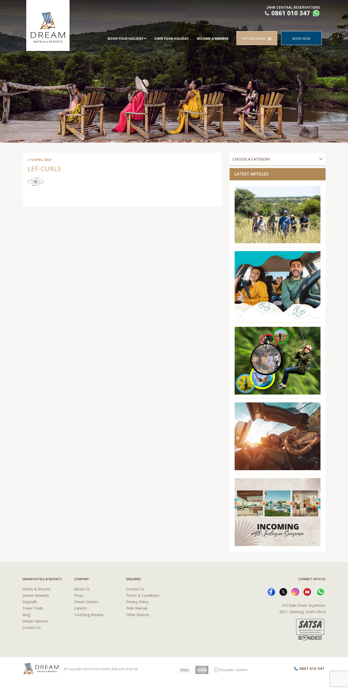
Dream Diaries (86, 601)
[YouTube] (307, 591)
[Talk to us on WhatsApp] (315, 13)
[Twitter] (283, 591)
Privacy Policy (137, 601)
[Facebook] (271, 591)
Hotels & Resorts (36, 589)
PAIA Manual (136, 608)
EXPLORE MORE (255, 38)
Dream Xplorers (35, 621)
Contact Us (31, 627)
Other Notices (137, 614)
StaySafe (29, 601)
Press (78, 595)
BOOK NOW (301, 38)
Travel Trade (32, 608)
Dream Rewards (35, 595)
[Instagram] (295, 591)
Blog (26, 614)
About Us (81, 589)
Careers (80, 608)
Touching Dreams (89, 614)
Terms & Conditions (142, 595)
